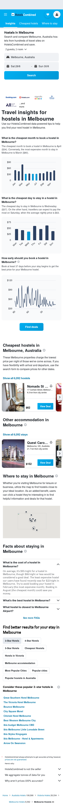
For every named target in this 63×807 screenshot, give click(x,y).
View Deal (45, 406)
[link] (31, 327)
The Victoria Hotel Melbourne (20, 702)
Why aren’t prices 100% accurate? (24, 780)
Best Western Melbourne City (20, 720)
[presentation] (18, 262)
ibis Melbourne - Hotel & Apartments (24, 738)
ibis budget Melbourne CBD (19, 724)
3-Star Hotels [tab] (12, 640)
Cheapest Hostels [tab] (34, 648)
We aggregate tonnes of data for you (25, 774)
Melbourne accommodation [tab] (20, 663)
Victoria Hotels (43, 795)
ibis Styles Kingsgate (15, 734)
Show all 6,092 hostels (16, 378)
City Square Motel (13, 711)
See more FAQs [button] (31, 617)
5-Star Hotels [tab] (12, 648)
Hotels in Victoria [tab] (14, 655)
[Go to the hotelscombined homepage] (23, 14)
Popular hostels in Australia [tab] (20, 678)
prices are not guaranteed (15, 759)
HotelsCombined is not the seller (23, 769)
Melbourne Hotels (17, 801)
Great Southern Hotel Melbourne (21, 697)
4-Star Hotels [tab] (32, 640)
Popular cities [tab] (39, 670)
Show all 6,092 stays (15, 434)
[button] (5, 14)
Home (5, 795)
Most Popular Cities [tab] (16, 670)
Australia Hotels (19, 795)
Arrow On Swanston (15, 743)
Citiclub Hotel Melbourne (17, 715)
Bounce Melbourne (14, 706)
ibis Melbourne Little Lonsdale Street (24, 729)
